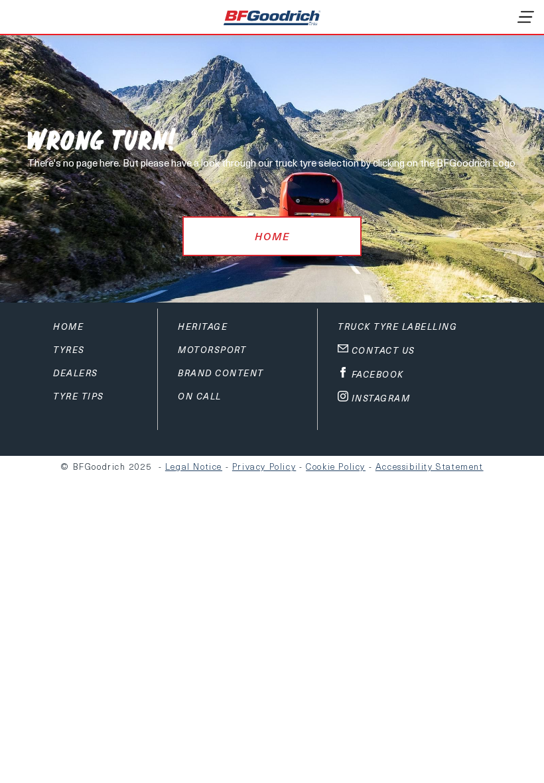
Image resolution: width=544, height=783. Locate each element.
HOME (272, 236)
